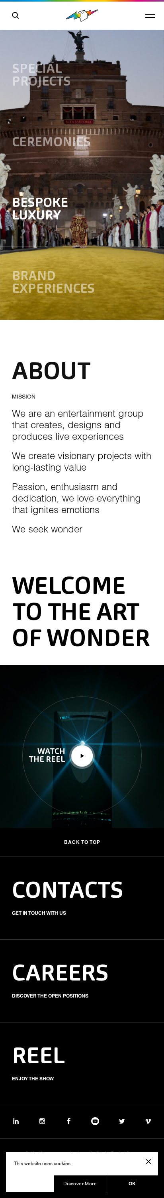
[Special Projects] (82, 56)
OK (132, 1184)
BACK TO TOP (82, 842)
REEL (38, 1057)
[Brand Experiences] (82, 283)
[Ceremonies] (82, 143)
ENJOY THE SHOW (33, 1079)
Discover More (80, 1184)
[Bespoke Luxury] (82, 210)
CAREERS (60, 974)
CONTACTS (67, 892)
